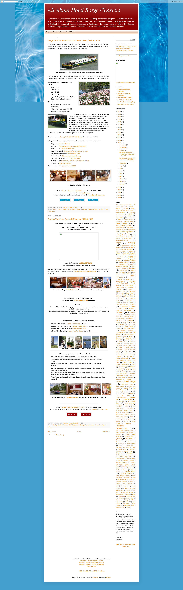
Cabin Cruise (129, 285)
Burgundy (132, 282)
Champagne (127, 310)
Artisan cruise (131, 218)
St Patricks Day (121, 479)
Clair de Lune (120, 320)
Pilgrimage (118, 434)
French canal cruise (122, 358)
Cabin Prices (130, 287)
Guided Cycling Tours (79, 326)
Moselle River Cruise (121, 416)
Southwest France (121, 470)
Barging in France (85, 560)
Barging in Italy (123, 262)
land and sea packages (82, 425)
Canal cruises (130, 293)
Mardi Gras (125, 412)
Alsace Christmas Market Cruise (124, 210)
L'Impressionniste (71, 397)
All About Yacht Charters (125, 97)
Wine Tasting (126, 503)
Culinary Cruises (128, 326)
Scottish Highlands (120, 458)
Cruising (133, 324)
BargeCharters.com (122, 240)
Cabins (60, 209)
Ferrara (125, 349)
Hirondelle (130, 377)
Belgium (55, 209)
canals (64, 209)
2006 (119, 197)
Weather (121, 498)
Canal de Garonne (120, 298)
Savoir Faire (104, 209)
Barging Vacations (128, 268)
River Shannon (129, 445)
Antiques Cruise (120, 216)
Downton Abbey (120, 332)
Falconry (125, 345)
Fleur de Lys (126, 353)
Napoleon (124, 418)
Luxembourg (119, 410)
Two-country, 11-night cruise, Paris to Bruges (75, 160)
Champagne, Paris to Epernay (71, 156)
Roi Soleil (126, 447)
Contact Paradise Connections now (85, 271)
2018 (119, 124)
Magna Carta (128, 410)
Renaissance (120, 442)
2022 (119, 114)
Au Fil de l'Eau (128, 219)
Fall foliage (132, 345)
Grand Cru (131, 371)
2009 (119, 190)
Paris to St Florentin (68, 148)
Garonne (132, 366)
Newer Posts (52, 431)
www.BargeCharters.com (97, 195)
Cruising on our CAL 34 (125, 99)
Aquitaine (129, 216)
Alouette (125, 208)
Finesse (118, 353)
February (122, 181)
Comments (130, 320)
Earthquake (118, 336)
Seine (119, 460)
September (123, 163)
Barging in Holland (84, 564)
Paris (117, 430)
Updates (128, 490)
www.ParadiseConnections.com (125, 82)
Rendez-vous (131, 442)
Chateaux (132, 312)
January (122, 184)
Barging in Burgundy (129, 253)
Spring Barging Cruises (122, 475)
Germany (120, 370)
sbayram (95, 577)
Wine (127, 502)
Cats (125, 308)
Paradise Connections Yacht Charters (73, 191)
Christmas (130, 318)
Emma (130, 336)
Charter (69, 209)
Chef (127, 314)
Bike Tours (122, 272)
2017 (119, 127)
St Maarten (126, 477)
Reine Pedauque (129, 440)
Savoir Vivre (119, 453)
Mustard (118, 418)
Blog (47, 32)
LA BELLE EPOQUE (85, 263)
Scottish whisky (130, 458)
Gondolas (124, 371)
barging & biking (125, 245)
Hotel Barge (84, 209)
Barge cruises (126, 225)
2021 (119, 116)
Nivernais (130, 420)
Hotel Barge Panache (127, 384)
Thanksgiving (119, 485)
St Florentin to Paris (74, 153)
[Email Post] (81, 207)
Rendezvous (121, 443)
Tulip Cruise (51, 211)
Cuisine (119, 326)
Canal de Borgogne (121, 295)
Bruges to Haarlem (65, 163)
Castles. (120, 308)
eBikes (124, 336)
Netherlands (132, 418)
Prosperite (119, 438)
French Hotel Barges (122, 364)
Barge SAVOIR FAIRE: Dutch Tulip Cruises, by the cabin (74, 40)
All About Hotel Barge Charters (84, 10)
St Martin (133, 477)
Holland (78, 209)
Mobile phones (119, 414)
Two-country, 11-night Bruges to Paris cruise (72, 146)
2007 (119, 195)
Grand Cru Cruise (121, 373)
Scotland (129, 453)
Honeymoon (118, 381)
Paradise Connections (94, 209)
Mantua (117, 412)
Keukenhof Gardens (123, 393)
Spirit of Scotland (126, 473)
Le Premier (129, 405)
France (118, 357)
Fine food (128, 351)
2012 (119, 140)
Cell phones (131, 308)
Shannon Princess (121, 462)
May (121, 173)
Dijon (125, 328)
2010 (119, 187)
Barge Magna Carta (120, 233)
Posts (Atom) (60, 435)
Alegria (118, 208)
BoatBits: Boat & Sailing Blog (126, 102)
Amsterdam (121, 214)
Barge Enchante (120, 227)
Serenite (132, 460)
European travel (128, 343)
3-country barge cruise (126, 204)
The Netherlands (129, 485)
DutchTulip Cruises (128, 334)
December (123, 145)
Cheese (120, 314)
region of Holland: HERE (68, 166)
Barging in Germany (98, 564)
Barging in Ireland (129, 260)
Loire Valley (130, 408)
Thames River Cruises (124, 483)
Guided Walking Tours (79, 328)
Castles (133, 306)
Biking (129, 272)
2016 (119, 129)
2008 (119, 192)
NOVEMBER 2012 (81, 300)
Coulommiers (125, 322)
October (122, 150)
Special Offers (70, 32)
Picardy (131, 432)
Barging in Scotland (122, 266)
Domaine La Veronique (127, 330)
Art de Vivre (120, 218)
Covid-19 (132, 322)
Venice (127, 494)
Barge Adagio (119, 221)
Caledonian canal (121, 291)
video (133, 494)
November (123, 147)
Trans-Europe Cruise (122, 487)
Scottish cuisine (131, 455)
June (121, 171)
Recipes (118, 440)
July (121, 168)
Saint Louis (122, 449)
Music (131, 416)
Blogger (108, 577)
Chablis (117, 310)
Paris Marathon (120, 432)
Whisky (126, 500)
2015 (119, 132)
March (122, 178)
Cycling (118, 328)
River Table (118, 447)
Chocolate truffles (120, 318)
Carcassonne (124, 306)
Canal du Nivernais (128, 302)
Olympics (126, 421)
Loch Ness (119, 406)
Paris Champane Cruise (127, 430)
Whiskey (118, 500)
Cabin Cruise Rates (57, 32)
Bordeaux (129, 279)
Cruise (73, 209)
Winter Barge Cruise (129, 505)
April (121, 176)
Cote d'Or (118, 322)
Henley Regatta (121, 377)
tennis (131, 481)
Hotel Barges (120, 386)
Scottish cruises (120, 455)
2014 (119, 135)
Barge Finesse (129, 227)
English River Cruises (123, 341)
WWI (127, 507)
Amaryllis (132, 212)
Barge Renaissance (123, 235)
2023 (119, 111)
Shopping (127, 464)
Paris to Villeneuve (75, 158)
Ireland (125, 388)
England (118, 340)
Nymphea (118, 421)
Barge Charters (121, 223)
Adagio (131, 206)
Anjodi (130, 214)
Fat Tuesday (119, 349)
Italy (134, 392)
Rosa (133, 447)
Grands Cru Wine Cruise (75, 331)
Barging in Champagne (123, 254)
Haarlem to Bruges (64, 144)
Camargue (132, 291)
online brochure (85, 193)
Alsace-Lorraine (120, 212)
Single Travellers (126, 466)
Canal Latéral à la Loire (122, 304)
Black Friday (126, 274)
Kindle (132, 393)
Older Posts (106, 431)
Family (120, 347)
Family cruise (129, 347)
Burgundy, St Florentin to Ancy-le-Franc (76, 151)
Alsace (132, 208)
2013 (119, 137)
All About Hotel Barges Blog (126, 104)
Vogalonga (122, 496)
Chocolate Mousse (128, 316)
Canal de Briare (128, 296)
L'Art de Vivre (123, 395)
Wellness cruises (129, 498)
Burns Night (124, 283)
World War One (120, 507)
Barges (118, 243)
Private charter (129, 436)
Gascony (121, 368)
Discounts (65, 425)
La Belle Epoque (71, 290)
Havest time (132, 375)
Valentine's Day (119, 494)
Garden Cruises (124, 366)
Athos (119, 219)
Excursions (118, 345)
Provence (129, 438)
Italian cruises (126, 392)
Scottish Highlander (125, 456)
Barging (55, 425)
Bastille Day (123, 270)
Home (79, 431)
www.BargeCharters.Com (123, 56)
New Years (121, 420)
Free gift (129, 356)
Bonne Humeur (131, 278)
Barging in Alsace (120, 251)
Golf (127, 370)
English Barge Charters (129, 339)
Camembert (121, 293)
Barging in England (85, 562)
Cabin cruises (120, 287)
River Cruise (131, 443)
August (122, 166)
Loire (126, 406)
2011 (119, 142)
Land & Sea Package (73, 323)
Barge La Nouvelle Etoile (127, 231)
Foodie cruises (128, 355)
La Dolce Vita (120, 401)
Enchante (118, 338)
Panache (128, 423)
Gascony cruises (131, 368)
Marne (131, 412)
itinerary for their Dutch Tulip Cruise (71, 137)
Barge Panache (131, 233)
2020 (119, 119)
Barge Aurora (129, 221)
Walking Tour (131, 496)
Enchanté (128, 338)
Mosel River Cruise (129, 414)
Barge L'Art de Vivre (121, 229)
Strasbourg (131, 479)
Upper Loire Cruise (127, 492)
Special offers (130, 472)
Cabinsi (130, 289)
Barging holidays (126, 249)
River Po (121, 445)
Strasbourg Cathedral (121, 481)
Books (120, 279)
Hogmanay (119, 379)
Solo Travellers (128, 468)
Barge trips (128, 238)
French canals (127, 362)
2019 (119, 122)
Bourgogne (119, 282)
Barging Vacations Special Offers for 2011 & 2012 (70, 219)
